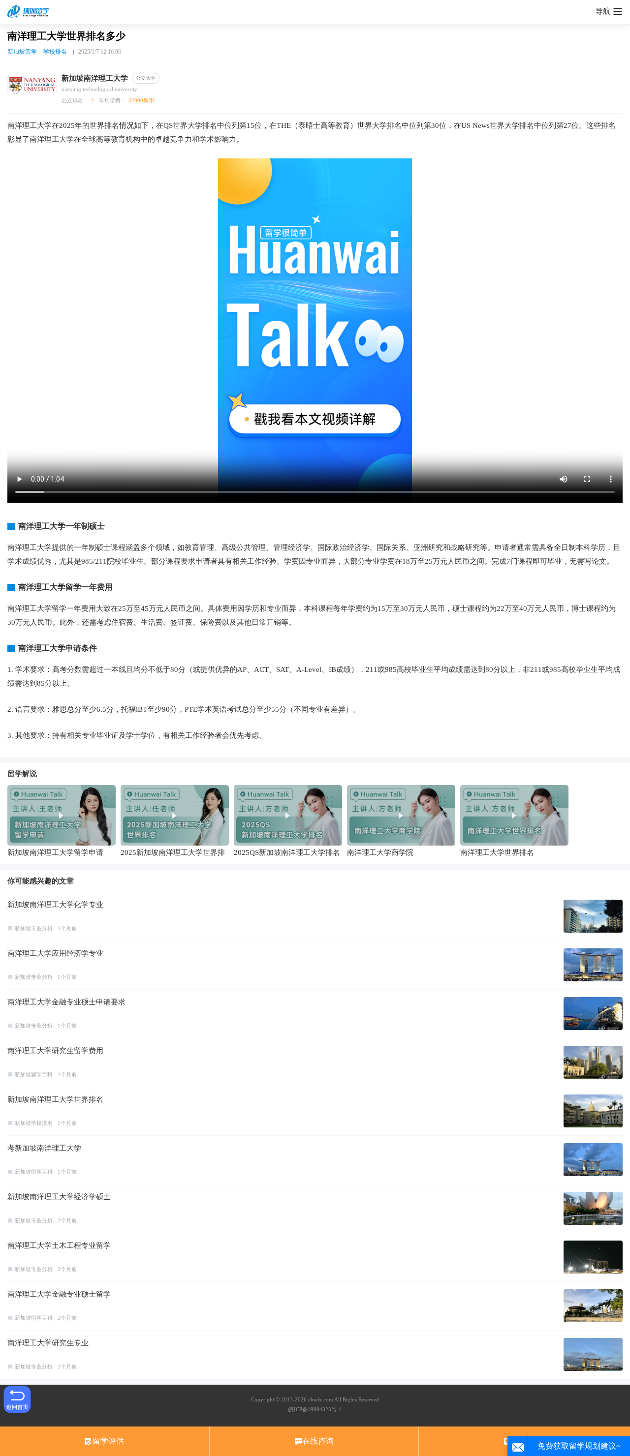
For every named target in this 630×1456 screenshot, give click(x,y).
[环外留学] (29, 11)
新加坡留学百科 (34, 1074)
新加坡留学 (22, 51)
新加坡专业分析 (34, 928)
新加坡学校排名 (34, 1123)
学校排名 (55, 51)
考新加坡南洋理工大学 (44, 1148)
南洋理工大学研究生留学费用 (55, 1051)
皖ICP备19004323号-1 (315, 1409)
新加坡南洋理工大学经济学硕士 (59, 1197)
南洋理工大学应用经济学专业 (55, 953)
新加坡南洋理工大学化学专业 (55, 905)
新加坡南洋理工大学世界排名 (55, 1099)
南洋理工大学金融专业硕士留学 (59, 1294)
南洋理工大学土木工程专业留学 (59, 1245)
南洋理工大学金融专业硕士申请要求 (66, 1002)
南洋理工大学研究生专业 (48, 1343)
